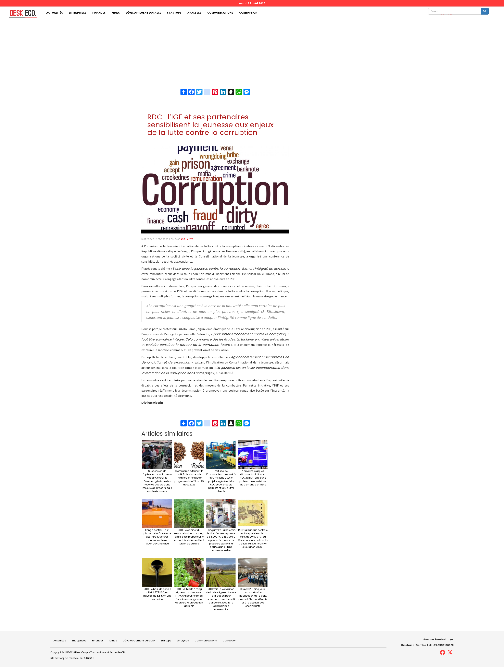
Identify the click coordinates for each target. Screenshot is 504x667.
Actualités (54, 13)
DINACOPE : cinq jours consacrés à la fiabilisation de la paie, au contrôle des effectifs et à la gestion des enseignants (252, 597)
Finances (99, 13)
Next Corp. (81, 652)
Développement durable (143, 13)
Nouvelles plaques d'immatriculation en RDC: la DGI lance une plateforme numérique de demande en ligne (252, 477)
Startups (174, 13)
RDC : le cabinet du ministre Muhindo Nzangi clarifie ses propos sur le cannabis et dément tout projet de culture (189, 536)
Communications (220, 13)
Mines (116, 13)
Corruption (248, 13)
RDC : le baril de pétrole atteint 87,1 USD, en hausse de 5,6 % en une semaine (157, 594)
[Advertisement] (252, 48)
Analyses (194, 13)
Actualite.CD (117, 652)
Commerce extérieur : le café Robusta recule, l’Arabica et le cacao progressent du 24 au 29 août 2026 (189, 477)
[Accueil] (21, 14)
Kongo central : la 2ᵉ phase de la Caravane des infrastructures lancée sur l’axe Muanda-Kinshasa (157, 536)
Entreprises (77, 13)
